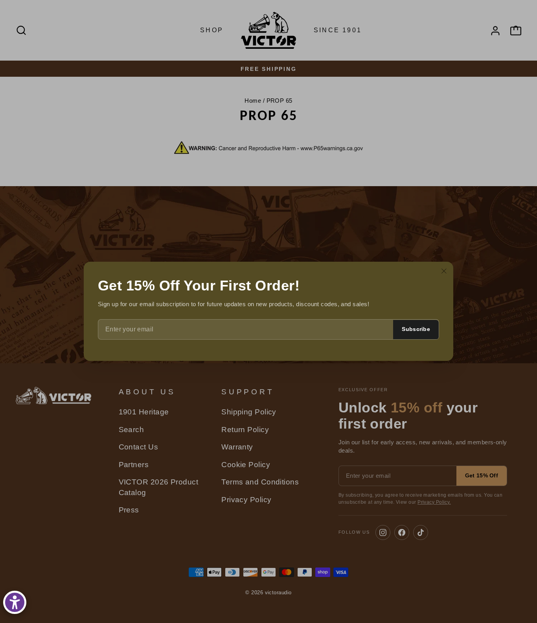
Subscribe (416, 329)
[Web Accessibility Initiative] (14, 602)
